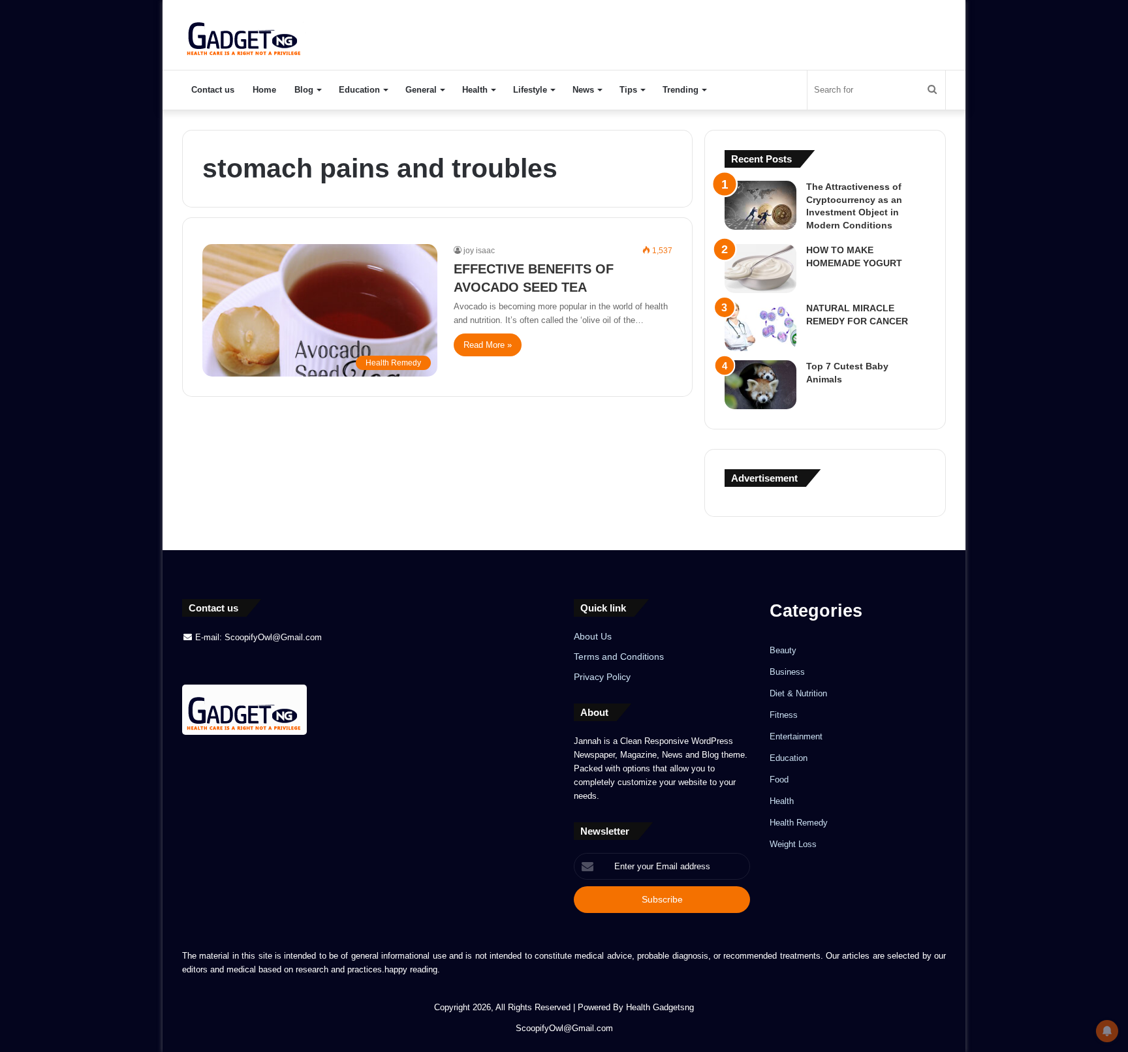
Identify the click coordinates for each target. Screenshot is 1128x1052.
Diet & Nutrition (798, 693)
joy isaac (479, 250)
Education (359, 90)
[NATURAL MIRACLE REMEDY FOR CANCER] (760, 326)
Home (264, 90)
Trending (680, 90)
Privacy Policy (602, 677)
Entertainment (796, 736)
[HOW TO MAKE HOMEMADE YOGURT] (760, 268)
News (583, 90)
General (421, 90)
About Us (593, 637)
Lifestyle (530, 90)
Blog (303, 90)
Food (779, 779)
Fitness (784, 715)
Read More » (487, 345)
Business (787, 672)
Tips (628, 90)
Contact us (212, 90)
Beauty (783, 650)
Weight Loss (793, 844)
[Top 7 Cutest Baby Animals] (760, 384)
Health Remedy (799, 823)
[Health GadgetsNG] (244, 35)
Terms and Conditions (619, 657)
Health (475, 90)
